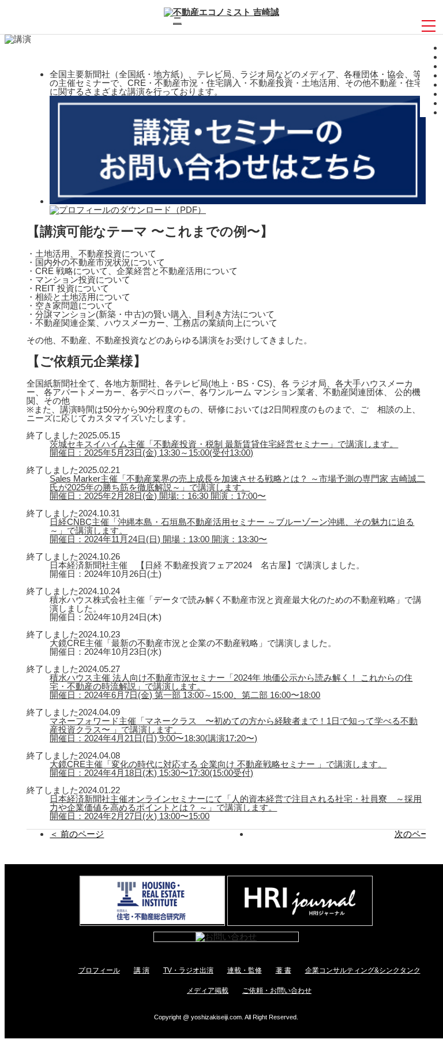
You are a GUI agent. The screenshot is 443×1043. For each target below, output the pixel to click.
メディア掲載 (207, 990)
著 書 (283, 970)
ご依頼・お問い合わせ (276, 990)
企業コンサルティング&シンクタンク (363, 970)
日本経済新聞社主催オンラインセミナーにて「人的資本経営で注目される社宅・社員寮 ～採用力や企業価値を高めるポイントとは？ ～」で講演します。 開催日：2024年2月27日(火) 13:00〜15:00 (236, 807)
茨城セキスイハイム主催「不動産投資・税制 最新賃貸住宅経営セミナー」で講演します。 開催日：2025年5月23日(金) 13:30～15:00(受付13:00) (224, 448)
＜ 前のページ (77, 834)
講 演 (141, 970)
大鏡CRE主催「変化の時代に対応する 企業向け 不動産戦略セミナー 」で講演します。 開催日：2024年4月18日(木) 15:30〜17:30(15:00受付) (218, 768)
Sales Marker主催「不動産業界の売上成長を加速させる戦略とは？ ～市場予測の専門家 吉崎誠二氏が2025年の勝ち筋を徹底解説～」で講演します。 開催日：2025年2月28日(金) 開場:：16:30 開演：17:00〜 (237, 487)
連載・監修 (244, 970)
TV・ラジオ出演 (188, 970)
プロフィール (99, 970)
